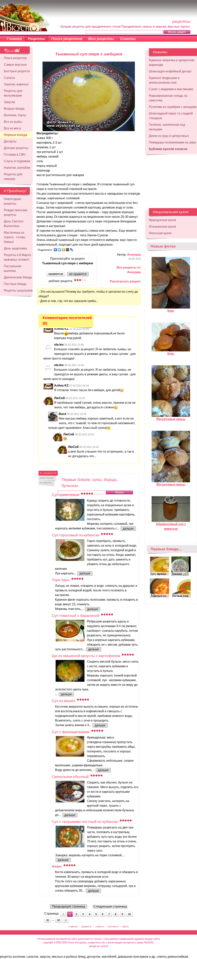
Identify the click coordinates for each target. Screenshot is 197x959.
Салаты (9, 77)
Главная (14, 39)
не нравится (78, 274)
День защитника (15, 248)
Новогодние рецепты (12, 201)
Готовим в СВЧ (14, 154)
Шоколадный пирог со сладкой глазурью (171, 116)
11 (47, 920)
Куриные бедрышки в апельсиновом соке (164, 80)
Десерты (10, 141)
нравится (55, 274)
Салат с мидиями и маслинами (171, 89)
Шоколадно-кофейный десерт (170, 71)
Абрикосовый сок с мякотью (171, 526)
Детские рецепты (16, 148)
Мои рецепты (101, 39)
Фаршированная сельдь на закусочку (168, 98)
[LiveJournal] (72, 249)
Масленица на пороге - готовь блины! (14, 237)
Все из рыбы (13, 121)
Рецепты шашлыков (18, 290)
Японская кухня (160, 233)
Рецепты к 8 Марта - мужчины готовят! (18, 257)
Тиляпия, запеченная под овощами (167, 127)
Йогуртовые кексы (170, 419)
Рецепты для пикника (13, 177)
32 (58, 920)
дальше (128, 528)
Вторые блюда (14, 108)
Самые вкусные (15, 64)
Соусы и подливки (17, 161)
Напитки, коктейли (17, 167)
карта (125, 926)
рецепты (86, 926)
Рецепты (36, 39)
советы (99, 926)
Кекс (170, 310)
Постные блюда (15, 284)
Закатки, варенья (16, 84)
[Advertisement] (168, 179)
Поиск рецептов (66, 39)
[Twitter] (60, 249)
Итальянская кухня (162, 226)
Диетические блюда (18, 277)
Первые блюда (15, 135)
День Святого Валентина (13, 224)
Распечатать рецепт (125, 281)
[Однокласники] (64, 249)
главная (73, 926)
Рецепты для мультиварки (13, 93)
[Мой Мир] (68, 249)
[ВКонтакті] (55, 249)
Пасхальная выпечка (12, 268)
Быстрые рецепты (17, 71)
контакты (113, 926)
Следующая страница (110, 906)
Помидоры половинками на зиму (172, 142)
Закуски (9, 102)
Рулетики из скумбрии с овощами (172, 107)
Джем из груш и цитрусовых (169, 135)
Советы (128, 39)
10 (129, 914)
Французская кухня (162, 220)
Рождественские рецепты (16, 212)
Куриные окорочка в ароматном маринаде (171, 62)
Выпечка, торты (15, 115)
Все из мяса (12, 128)
